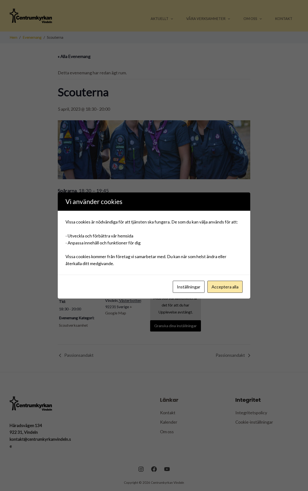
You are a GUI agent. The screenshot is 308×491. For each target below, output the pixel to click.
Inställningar (188, 286)
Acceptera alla (225, 286)
